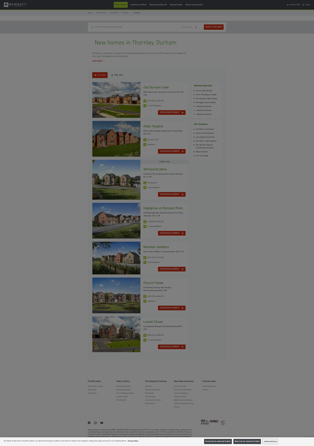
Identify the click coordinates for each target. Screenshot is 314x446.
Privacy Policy (133, 441)
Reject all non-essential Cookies (247, 441)
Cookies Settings (270, 441)
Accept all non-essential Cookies (217, 441)
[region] (157, 441)
